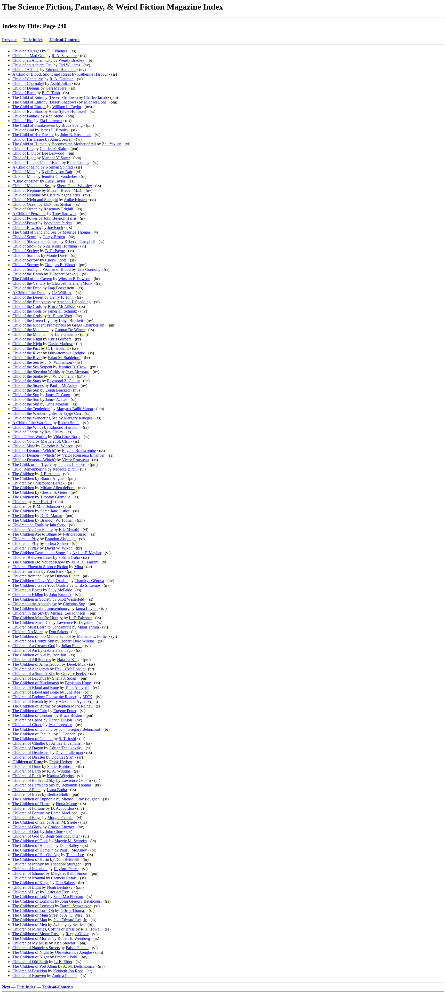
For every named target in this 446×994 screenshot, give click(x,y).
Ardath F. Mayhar (86, 553)
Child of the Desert (27, 297)
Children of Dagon (27, 748)
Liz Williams (62, 292)
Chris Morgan (56, 404)
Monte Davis (56, 255)
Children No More (27, 632)
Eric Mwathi (69, 529)
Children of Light (26, 887)
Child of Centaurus (27, 79)
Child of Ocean (24, 204)
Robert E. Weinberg (74, 938)
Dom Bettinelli (67, 859)
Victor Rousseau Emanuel (83, 455)
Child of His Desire (28, 139)
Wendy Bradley (71, 60)
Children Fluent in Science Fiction (40, 566)
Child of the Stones (28, 385)
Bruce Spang (72, 125)
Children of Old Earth (30, 961)
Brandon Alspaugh (60, 539)
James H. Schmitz (62, 311)
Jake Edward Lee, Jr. (70, 920)
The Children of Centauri (32, 715)
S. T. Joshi (67, 738)
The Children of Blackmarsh (35, 683)
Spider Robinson (61, 766)
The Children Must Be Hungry (37, 618)
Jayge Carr (72, 413)
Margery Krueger (78, 418)
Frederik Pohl (66, 957)
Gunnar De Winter (70, 330)
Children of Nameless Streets (36, 947)
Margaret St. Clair (55, 441)
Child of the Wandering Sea (35, 413)
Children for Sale (26, 571)
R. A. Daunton (62, 79)
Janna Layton (87, 608)
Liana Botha (57, 790)
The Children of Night (30, 952)
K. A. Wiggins (58, 771)
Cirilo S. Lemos (87, 585)
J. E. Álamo (50, 474)
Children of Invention (29, 868)
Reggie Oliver (77, 934)
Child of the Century (29, 283)
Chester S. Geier (53, 492)
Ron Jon (59, 655)
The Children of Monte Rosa (35, 934)
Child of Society (25, 251)
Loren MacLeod (64, 813)
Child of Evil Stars (27, 111)
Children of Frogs (26, 817)
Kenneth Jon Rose (68, 971)
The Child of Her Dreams (33, 134)
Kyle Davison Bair (57, 172)
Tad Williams (69, 65)
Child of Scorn (24, 237)
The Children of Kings (30, 882)
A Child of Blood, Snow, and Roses (41, 74)
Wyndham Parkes (58, 223)
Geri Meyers (56, 88)
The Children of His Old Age (36, 855)
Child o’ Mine (23, 446)
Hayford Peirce (66, 868)
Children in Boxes (27, 590)
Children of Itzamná (28, 878)
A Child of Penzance (29, 213)
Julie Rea (72, 692)
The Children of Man (29, 920)
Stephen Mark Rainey (74, 706)
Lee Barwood (53, 153)
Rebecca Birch (65, 469)
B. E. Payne (55, 251)
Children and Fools (28, 525)
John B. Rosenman (75, 134)
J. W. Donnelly (61, 376)
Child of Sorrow (25, 260)
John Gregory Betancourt (79, 729)
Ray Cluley (54, 432)
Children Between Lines (32, 557)
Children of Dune (26, 766)
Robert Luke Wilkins (77, 641)
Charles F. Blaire (53, 148)
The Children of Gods (30, 841)
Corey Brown (54, 237)
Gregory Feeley (74, 673)
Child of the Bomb (27, 274)
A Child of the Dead (28, 292)
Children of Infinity (28, 864)
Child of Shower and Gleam (35, 241)
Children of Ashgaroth (30, 669)
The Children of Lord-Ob (33, 910)
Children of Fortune (28, 808)
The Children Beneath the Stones (39, 553)
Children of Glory (27, 827)
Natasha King (68, 659)
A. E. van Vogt (59, 316)
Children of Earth (26, 771)
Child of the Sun (25, 390)
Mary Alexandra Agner (68, 701)
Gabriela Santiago (58, 650)
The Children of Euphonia (33, 799)
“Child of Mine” (25, 181)
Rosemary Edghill (58, 209)
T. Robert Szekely (63, 274)
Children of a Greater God (33, 645)
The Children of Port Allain (34, 966)
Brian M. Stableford (64, 357)
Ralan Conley (78, 162)
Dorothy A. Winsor (57, 446)
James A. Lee (56, 399)
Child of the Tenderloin (31, 409)
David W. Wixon (59, 548)
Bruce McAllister (62, 306)
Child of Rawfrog (26, 227)
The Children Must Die (31, 622)
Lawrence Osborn (76, 780)
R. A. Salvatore (64, 55)
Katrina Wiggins (60, 776)
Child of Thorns (25, 432)
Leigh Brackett (71, 320)
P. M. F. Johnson (46, 506)
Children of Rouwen (29, 975)
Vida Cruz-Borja (66, 436)
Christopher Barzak (49, 483)
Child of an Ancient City (32, 60)
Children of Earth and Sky (33, 780)
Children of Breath (27, 701)
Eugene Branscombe (79, 450)
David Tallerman (69, 752)
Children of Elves (26, 794)
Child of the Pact (26, 348)
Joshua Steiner (56, 543)
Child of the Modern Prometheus (39, 325)
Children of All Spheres (31, 659)
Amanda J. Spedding (74, 302)
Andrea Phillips (64, 975)
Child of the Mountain (30, 330)
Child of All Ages (26, 51)
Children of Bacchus (29, 678)
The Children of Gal (28, 822)
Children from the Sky (30, 576)
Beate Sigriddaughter (62, 836)
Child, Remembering (29, 469)
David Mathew (60, 343)
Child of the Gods (27, 306)
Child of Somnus (26, 255)
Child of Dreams (25, 88)
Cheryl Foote (56, 260)
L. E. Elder (63, 961)
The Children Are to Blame (34, 534)
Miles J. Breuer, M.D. (64, 190)
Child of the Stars (26, 381)
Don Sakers (58, 632)
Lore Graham (66, 334)
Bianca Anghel (52, 478)
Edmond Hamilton (60, 69)
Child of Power (24, 218)
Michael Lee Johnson (67, 613)
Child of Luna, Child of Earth (36, 162)
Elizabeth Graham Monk (72, 283)
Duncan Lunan (67, 576)
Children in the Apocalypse (34, 604)
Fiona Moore (66, 803)
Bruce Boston (71, 715)
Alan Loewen (61, 139)
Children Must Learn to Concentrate (41, 627)
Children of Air (24, 650)
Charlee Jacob (95, 97)
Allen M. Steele (64, 822)
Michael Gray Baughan (80, 799)
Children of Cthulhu (28, 743)
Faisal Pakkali (77, 947)
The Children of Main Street (35, 915)
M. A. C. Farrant (84, 562)
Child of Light (24, 153)
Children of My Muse (30, 943)
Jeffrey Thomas (72, 910)
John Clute (54, 831)
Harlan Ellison (60, 720)
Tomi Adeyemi (77, 687)
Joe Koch (55, 227)
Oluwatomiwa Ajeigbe (66, 353)
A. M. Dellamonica (78, 966)
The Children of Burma (31, 706)
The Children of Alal (29, 655)
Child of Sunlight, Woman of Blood (41, 269)
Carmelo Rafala (64, 878)
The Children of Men (29, 924)
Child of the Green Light (32, 320)
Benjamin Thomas (76, 785)
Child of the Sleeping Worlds (36, 371)
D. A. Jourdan (62, 808)
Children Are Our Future (32, 529)
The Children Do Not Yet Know (38, 562)
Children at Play (25, 539)
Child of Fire (22, 120)
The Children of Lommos (33, 901)
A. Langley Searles (68, 924)
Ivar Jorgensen (60, 724)
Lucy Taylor (55, 181)
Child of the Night (27, 339)
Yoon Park (54, 571)
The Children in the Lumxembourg (40, 608)
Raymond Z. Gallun (63, 381)
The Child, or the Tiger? (32, 464)
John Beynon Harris (60, 218)
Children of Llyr (25, 892)
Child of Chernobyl (28, 83)
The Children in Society (31, 599)
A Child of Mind (25, 167)
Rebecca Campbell (80, 241)
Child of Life (23, 148)
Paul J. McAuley (63, 385)
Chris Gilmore (59, 339)
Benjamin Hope (78, 683)
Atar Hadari (42, 501)
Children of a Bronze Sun (33, 641)
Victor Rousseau (75, 460)
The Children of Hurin (30, 859)
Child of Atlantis (25, 69)
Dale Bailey (69, 845)
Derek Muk (76, 664)
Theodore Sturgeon (66, 864)
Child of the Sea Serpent (32, 367)
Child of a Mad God (28, 55)
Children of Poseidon (29, 971)
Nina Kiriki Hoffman (60, 246)
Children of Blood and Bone (35, 687)
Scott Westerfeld (71, 599)
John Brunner (60, 594)
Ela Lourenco (50, 120)
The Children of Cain (29, 711)
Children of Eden (26, 790)
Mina (78, 566)
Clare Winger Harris (63, 195)
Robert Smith (68, 422)
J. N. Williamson (58, 362)
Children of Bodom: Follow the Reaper (44, 697)
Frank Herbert (60, 762)
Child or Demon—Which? (34, 450)
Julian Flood (71, 645)
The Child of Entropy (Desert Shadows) (45, 97)
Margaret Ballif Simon (75, 409)
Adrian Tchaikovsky (65, 748)
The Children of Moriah (31, 938)
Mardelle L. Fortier (92, 636)
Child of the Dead (27, 288)
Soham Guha (69, 557)
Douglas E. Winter (60, 265)
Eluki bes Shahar (57, 204)
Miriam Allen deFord (57, 488)
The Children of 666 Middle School (41, 636)
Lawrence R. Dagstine (75, 622)
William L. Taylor (66, 107)
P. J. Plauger (57, 51)
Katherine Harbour (92, 74)
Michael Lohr (95, 102)
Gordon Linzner (61, 827)
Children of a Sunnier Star (33, 673)
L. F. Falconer (80, 618)
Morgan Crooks (60, 817)
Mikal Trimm (88, 627)
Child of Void (23, 441)
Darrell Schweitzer (75, 906)
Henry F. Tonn (62, 297)
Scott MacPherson (68, 896)
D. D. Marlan (51, 515)
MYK (87, 697)
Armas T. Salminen (67, 743)
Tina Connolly (88, 269)
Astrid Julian (60, 83)
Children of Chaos (27, 720)
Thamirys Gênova (89, 580)
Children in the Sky (28, 613)
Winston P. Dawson (74, 278)
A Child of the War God (32, 422)
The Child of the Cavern (32, 278)
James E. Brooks (54, 130)
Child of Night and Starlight (35, 199)
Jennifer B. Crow (72, 367)
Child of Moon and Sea (31, 186)
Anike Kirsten (75, 199)
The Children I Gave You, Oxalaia (40, 580)
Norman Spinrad (59, 167)
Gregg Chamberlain (88, 325)
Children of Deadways (30, 752)
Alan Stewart (64, 943)
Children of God (25, 831)
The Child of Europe (29, 107)
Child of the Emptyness (31, 302)
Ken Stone (54, 116)
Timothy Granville (55, 497)
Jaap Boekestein (61, 288)
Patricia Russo (74, 534)
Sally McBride (60, 590)
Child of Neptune (26, 190)
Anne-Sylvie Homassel (67, 111)
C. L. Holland (57, 348)
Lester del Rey (57, 892)
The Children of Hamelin (32, 845)
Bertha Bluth (57, 794)
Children (19, 483)
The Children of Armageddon (36, 664)
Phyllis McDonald (70, 669)
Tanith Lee (75, 855)
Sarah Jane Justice (55, 511)
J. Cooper (67, 734)
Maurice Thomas (76, 232)
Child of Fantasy (25, 116)
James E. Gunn (57, 395)
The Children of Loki (29, 896)
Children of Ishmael (28, 873)
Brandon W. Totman (57, 520)
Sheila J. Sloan (64, 678)
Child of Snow (24, 246)
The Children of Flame (31, 803)
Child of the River (27, 353)
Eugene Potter (64, 711)
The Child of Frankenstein (33, 125)
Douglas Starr (62, 757)
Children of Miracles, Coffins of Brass (43, 929)
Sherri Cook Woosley (74, 186)
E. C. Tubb (51, 93)
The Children (23, 474)
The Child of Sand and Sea (34, 232)
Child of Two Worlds (29, 436)
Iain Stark (58, 525)
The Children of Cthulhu (32, 729)
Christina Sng (74, 604)
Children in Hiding (27, 594)
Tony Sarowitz (64, 213)
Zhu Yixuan (111, 144)
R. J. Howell (91, 929)
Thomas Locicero (72, 464)
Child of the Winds (27, 427)
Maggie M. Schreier (70, 841)
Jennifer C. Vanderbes (59, 176)
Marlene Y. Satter (56, 158)
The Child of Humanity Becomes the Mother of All (54, 144)
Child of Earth (24, 93)
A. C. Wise (73, 915)
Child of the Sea (25, 362)
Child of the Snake (27, 376)
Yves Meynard (77, 371)
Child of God (23, 130)
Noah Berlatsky (60, 887)
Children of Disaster (28, 757)
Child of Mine (23, 172)
